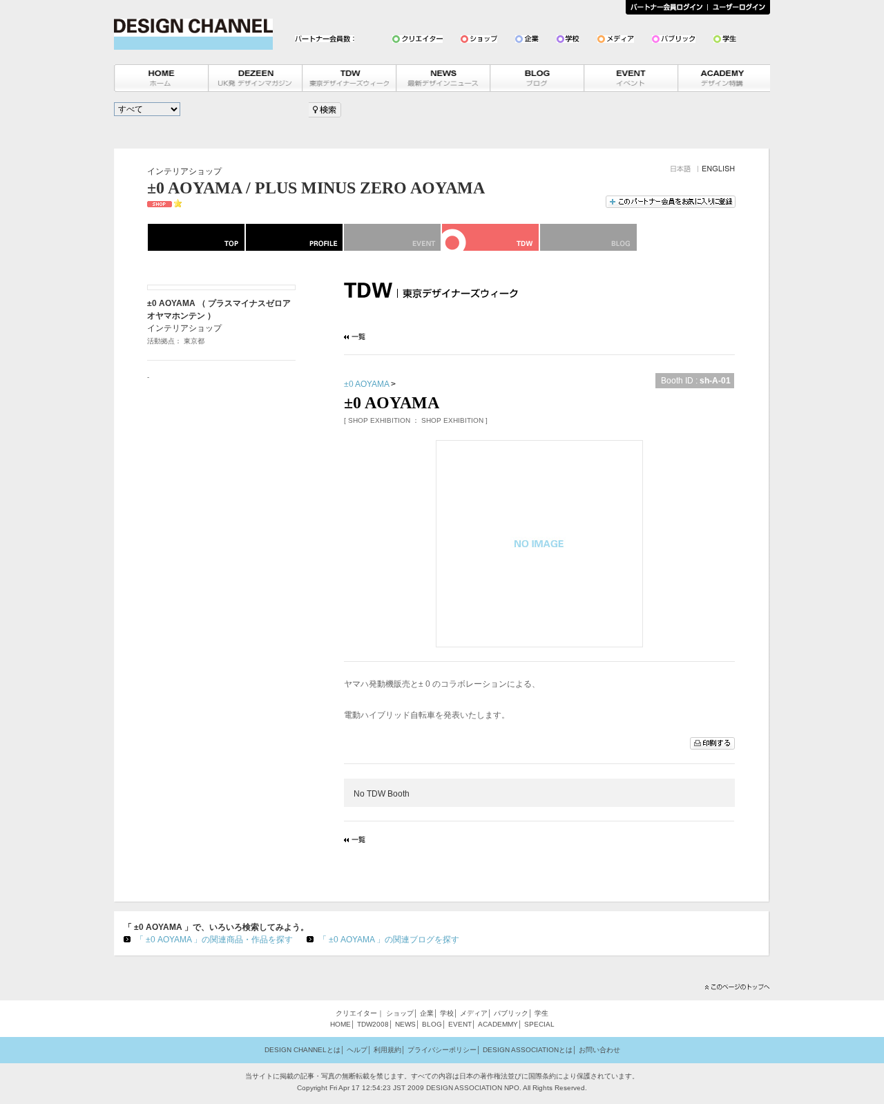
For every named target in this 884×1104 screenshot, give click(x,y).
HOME (340, 1024)
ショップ (400, 1013)
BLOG (432, 1024)
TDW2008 (373, 1024)
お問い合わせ (599, 1050)
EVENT (460, 1024)
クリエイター (356, 1013)
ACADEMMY (498, 1024)
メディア (474, 1013)
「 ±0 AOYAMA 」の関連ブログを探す (388, 939)
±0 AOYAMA (366, 384)
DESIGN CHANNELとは (302, 1050)
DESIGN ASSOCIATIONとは (528, 1050)
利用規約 (387, 1050)
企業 (427, 1013)
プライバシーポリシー (442, 1050)
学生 (541, 1013)
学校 (447, 1013)
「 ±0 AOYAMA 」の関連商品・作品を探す (214, 939)
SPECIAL (539, 1024)
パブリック (511, 1013)
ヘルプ (357, 1050)
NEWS (405, 1024)
